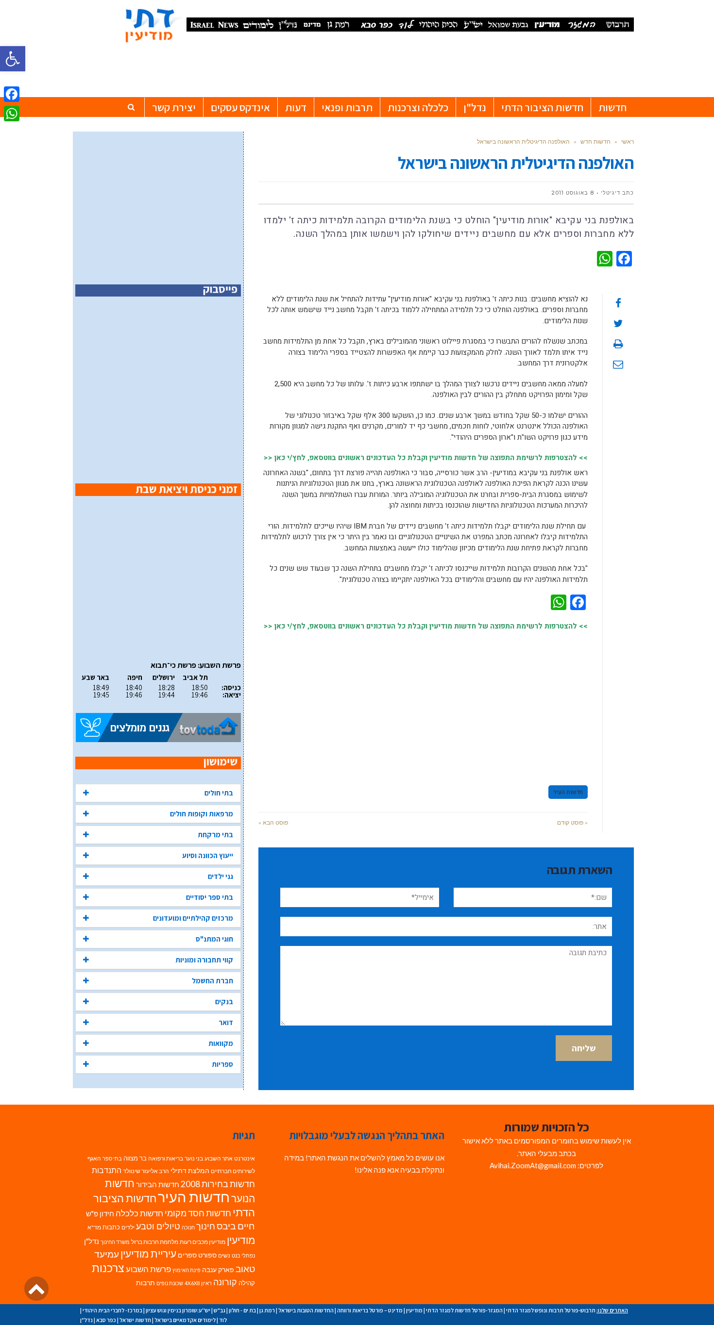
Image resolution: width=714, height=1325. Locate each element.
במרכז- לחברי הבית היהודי (112, 1310)
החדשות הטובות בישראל (306, 1310)
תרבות (145, 1283)
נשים (224, 1255)
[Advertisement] (423, 704)
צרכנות (108, 1268)
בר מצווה (135, 1158)
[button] (12, 58)
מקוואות (220, 1043)
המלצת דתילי (189, 1170)
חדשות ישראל (135, 1320)
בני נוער (194, 1158)
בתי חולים (218, 792)
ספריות (222, 1064)
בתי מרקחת (215, 834)
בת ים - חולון (242, 1310)
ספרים (187, 1255)
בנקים (224, 1001)
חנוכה (188, 1227)
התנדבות (106, 1170)
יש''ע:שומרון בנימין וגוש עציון (178, 1310)
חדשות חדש (595, 141)
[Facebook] (11, 94)
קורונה (225, 1282)
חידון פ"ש (100, 1213)
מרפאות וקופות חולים (201, 813)
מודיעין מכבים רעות (202, 1241)
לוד (223, 1320)
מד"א (94, 1227)
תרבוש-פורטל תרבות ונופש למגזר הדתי (550, 1310)
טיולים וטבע (158, 1226)
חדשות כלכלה (139, 1213)
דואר (226, 1022)
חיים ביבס (236, 1225)
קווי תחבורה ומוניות (204, 959)
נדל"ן (91, 1241)
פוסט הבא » (273, 822)
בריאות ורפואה (165, 1158)
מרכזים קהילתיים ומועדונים (193, 918)
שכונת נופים (169, 1283)
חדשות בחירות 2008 (218, 1184)
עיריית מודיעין (148, 1253)
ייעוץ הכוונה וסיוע (207, 855)
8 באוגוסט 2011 (572, 192)
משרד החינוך (115, 1242)
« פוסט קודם (572, 822)
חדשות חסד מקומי (198, 1213)
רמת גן (267, 1310)
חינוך (205, 1226)
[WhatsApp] (11, 113)
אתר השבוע (218, 1158)
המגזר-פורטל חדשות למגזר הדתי (464, 1310)
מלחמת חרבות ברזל (154, 1241)
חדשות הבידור (157, 1184)
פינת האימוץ (186, 1270)
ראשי (627, 141)
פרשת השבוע (148, 1269)
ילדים (128, 1227)
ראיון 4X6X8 (198, 1283)
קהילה (246, 1283)
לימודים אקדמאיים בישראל (185, 1320)
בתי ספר (112, 1158)
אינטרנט (244, 1158)
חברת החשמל (212, 980)
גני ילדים (220, 876)
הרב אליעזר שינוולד (146, 1171)
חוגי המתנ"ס (214, 939)
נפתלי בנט (243, 1255)
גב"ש (219, 1310)
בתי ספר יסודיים (209, 897)
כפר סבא (106, 1320)
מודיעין (241, 1240)
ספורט (207, 1255)
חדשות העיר (568, 792)
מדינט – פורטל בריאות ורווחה (370, 1310)
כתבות (111, 1227)
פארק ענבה (218, 1270)
